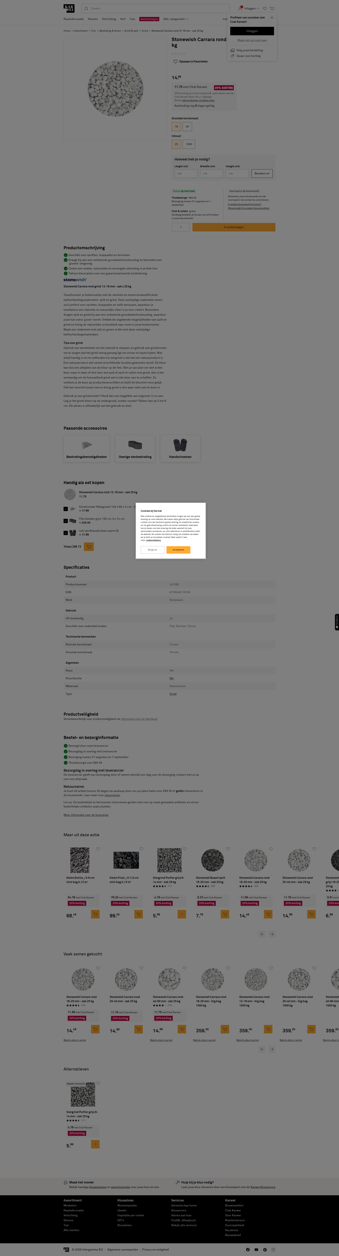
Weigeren (152, 550)
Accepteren (178, 550)
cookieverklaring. (153, 540)
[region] (170, 530)
